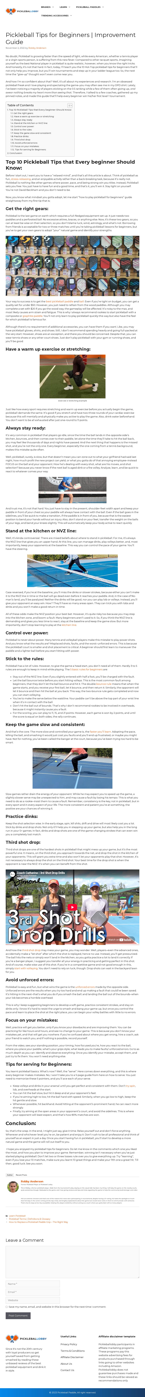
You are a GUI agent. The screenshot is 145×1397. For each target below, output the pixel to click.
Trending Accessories (55, 15)
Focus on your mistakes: (26, 146)
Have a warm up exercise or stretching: (34, 116)
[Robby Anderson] (13, 1191)
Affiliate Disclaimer (72, 1357)
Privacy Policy (69, 1344)
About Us (66, 1363)
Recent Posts (21, 1175)
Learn (63, 7)
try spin (130, 1085)
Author (9, 1175)
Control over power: (24, 126)
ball (81, 301)
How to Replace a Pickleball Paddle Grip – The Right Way (38, 1222)
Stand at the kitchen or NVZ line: (31, 123)
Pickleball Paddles (88, 7)
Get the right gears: (23, 113)
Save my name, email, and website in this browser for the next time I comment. (57, 1306)
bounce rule (103, 684)
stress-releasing (21, 179)
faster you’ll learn (100, 731)
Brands (46, 7)
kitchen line (69, 625)
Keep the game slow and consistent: (32, 133)
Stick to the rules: (23, 130)
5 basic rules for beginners (86, 669)
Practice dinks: (21, 136)
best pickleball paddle (59, 301)
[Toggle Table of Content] (68, 105)
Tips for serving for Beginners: (30, 149)
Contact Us (67, 1370)
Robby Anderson (32, 1181)
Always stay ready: (23, 120)
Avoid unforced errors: (26, 143)
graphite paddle (32, 316)
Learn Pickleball (17, 1216)
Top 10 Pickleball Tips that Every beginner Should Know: (40, 109)
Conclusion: (15, 153)
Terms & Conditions (73, 1350)
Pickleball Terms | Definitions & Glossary (29, 1219)
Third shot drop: (22, 140)
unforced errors (85, 987)
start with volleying (26, 968)
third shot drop (31, 950)
